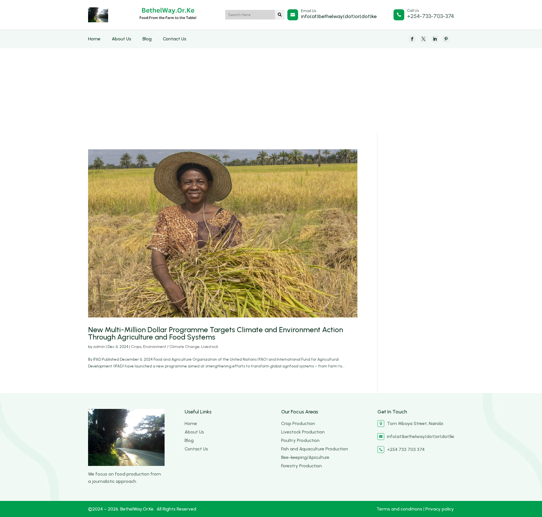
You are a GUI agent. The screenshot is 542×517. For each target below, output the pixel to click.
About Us (121, 38)
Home (94, 38)
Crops (136, 346)
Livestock (209, 346)
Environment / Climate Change (171, 346)
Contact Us (174, 38)
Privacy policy (439, 509)
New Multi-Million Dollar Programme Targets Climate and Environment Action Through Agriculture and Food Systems (215, 333)
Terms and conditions (400, 509)
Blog (147, 38)
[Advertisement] (271, 90)
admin (99, 346)
